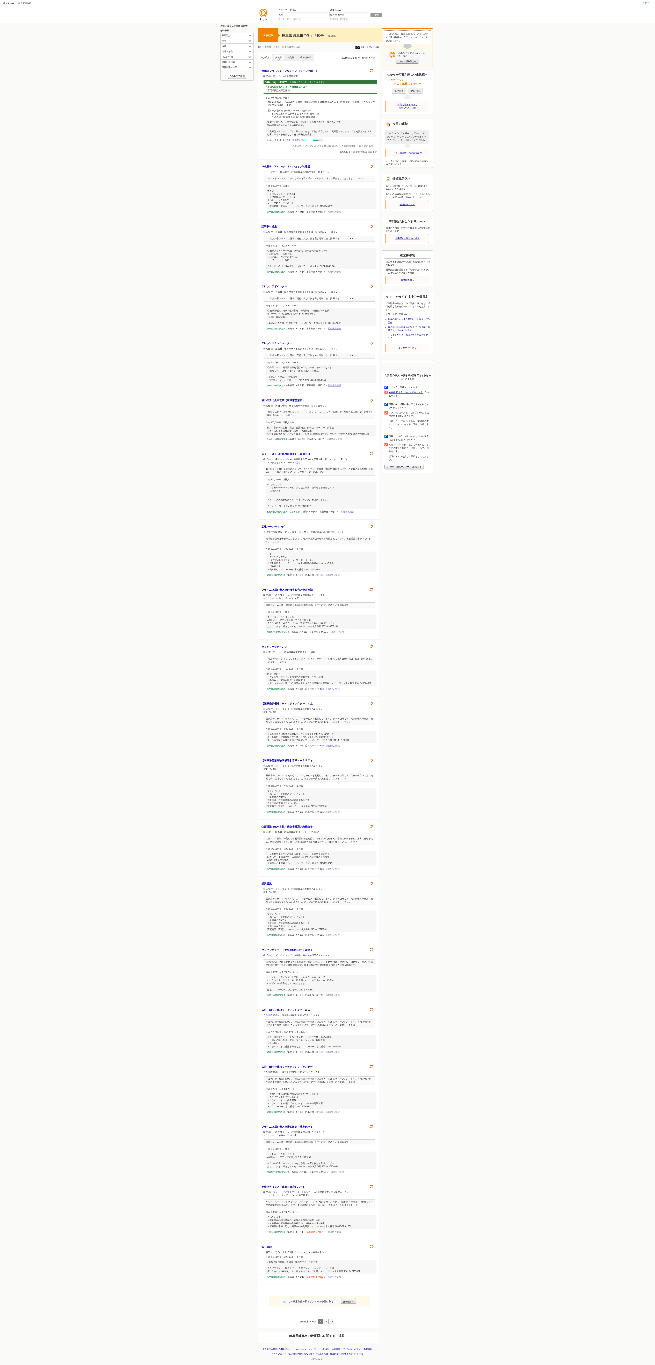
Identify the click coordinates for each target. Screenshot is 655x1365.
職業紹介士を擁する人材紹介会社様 (346, 1354)
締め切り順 (305, 57)
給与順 (291, 57)
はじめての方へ (299, 1349)
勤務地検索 (335, 10)
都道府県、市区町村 (339, 19)
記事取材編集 (269, 226)
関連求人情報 (334, 211)
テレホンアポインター (274, 286)
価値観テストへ (407, 204)
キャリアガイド (279, 1354)
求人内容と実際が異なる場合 (301, 1354)
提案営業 (266, 883)
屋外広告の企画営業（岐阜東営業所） (283, 400)
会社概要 (336, 1349)
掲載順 (278, 57)
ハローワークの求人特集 (319, 1349)
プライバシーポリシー (352, 1349)
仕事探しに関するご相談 (407, 238)
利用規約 (368, 1349)
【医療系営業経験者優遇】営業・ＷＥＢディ (287, 760)
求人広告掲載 (24, 3)
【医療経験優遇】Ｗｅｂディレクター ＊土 (287, 703)
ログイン (646, 3)
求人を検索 (8, 3)
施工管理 (266, 1246)
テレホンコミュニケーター (276, 343)
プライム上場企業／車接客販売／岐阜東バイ (287, 1126)
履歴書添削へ (407, 280)
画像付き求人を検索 (370, 47)
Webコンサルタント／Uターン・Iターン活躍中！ (289, 70)
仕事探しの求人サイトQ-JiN (263, 15)
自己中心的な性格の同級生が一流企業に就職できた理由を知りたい (409, 329)
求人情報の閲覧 (270, 1349)
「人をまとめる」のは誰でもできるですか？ (408, 336)
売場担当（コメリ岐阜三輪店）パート (283, 1186)
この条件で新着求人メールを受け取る (404, 466)
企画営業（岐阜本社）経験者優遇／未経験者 (287, 826)
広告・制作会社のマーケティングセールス (287, 1009)
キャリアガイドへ (407, 348)
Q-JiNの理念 (284, 1349)
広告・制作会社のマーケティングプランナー (287, 1066)
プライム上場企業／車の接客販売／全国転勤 (287, 589)
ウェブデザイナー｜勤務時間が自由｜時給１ (287, 949)
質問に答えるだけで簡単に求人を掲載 (407, 106)
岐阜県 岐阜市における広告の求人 (406, 392)
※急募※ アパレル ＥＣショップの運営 (285, 166)
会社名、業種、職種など (290, 19)
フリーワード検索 (287, 10)
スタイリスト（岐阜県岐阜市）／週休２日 (285, 453)
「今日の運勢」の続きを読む (407, 153)
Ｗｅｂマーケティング (274, 646)
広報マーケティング (273, 526)
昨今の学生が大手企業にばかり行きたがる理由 (409, 320)
